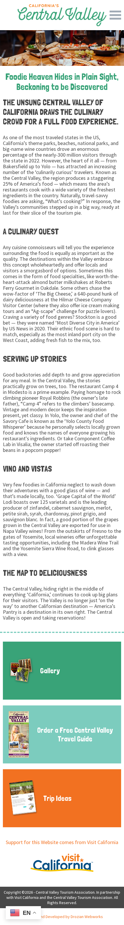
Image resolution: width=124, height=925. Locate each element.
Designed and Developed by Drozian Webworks (62, 916)
